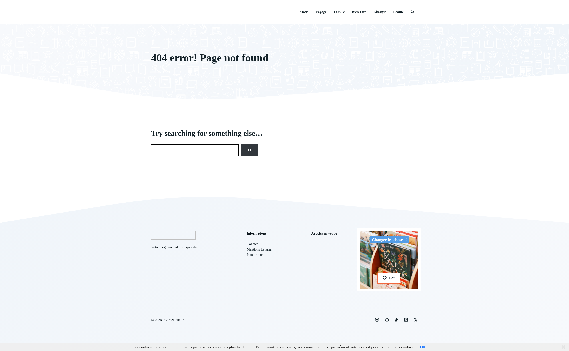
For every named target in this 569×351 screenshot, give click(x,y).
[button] (412, 12)
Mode (304, 12)
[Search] (249, 150)
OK (423, 347)
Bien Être (359, 12)
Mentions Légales (259, 249)
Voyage (321, 12)
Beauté (398, 12)
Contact (252, 244)
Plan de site (255, 255)
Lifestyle (379, 12)
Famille (339, 12)
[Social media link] (377, 319)
